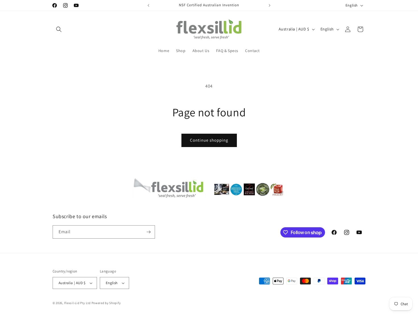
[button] (59, 29)
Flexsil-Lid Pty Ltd (77, 303)
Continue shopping (209, 140)
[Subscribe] (148, 232)
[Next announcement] (269, 5)
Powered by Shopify (106, 303)
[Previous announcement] (148, 5)
